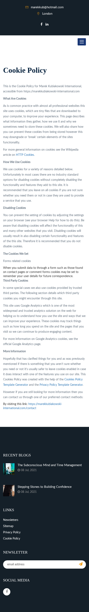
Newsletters (10, 520)
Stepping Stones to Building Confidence (45, 486)
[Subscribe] (81, 564)
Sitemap (8, 526)
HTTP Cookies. (25, 155)
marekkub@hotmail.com (47, 7)
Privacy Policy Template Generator (61, 384)
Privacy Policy (11, 532)
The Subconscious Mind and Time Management (50, 465)
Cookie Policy (11, 538)
